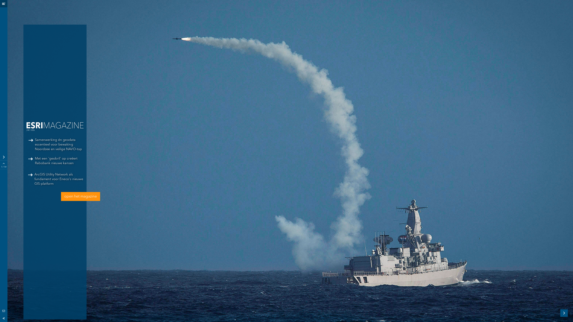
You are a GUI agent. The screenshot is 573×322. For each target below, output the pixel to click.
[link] (55, 180)
